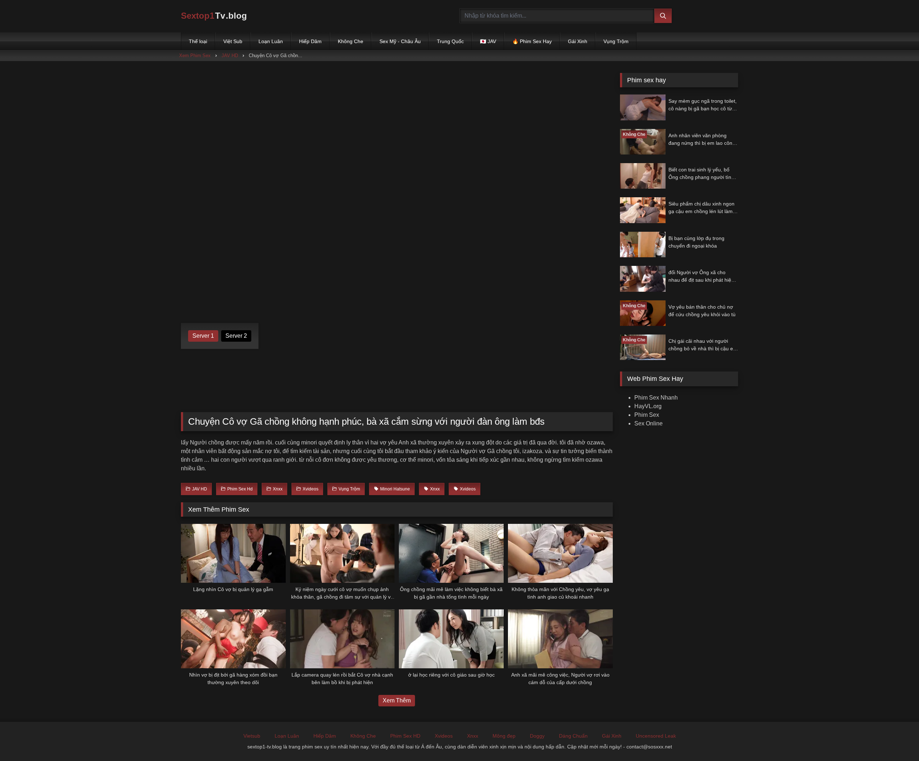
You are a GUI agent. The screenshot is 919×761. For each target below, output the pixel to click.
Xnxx (472, 736)
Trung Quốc (450, 41)
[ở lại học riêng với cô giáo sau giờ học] (451, 638)
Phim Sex (646, 415)
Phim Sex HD (405, 736)
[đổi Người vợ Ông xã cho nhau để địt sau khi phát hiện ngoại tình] (643, 278)
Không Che (350, 41)
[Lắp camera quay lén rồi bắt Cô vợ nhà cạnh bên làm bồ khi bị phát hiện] (342, 638)
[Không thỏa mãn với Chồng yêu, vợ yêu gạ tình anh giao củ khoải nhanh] (560, 553)
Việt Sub (232, 41)
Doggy (537, 736)
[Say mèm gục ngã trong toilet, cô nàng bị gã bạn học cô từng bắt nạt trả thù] (643, 107)
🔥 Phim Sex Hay (532, 41)
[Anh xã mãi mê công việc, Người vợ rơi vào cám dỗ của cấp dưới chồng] (560, 638)
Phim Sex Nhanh (656, 398)
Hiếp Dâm (310, 41)
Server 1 (203, 336)
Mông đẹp (504, 736)
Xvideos (444, 736)
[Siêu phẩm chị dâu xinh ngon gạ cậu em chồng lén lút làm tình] (643, 210)
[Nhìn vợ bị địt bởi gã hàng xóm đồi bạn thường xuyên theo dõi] (233, 638)
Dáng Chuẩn (573, 736)
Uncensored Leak (656, 736)
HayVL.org (648, 406)
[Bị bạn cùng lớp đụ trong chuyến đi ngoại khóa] (643, 244)
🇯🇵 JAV (488, 41)
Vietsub (251, 736)
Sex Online (648, 423)
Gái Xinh (577, 41)
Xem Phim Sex (195, 55)
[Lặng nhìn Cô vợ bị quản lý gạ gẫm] (233, 553)
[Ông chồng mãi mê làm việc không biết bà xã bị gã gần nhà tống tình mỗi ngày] (451, 553)
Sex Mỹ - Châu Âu (400, 41)
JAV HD (229, 55)
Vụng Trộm (616, 41)
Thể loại (198, 41)
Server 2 (236, 336)
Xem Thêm (397, 700)
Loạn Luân (270, 41)
